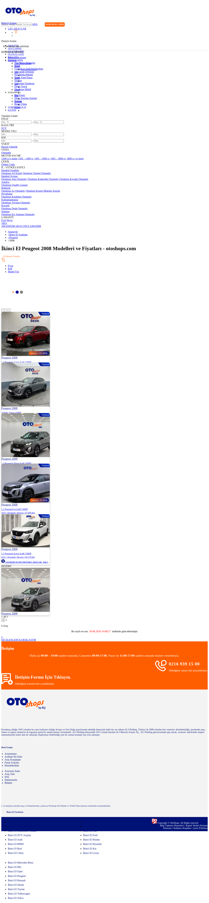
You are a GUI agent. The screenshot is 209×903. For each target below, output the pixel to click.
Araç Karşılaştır (13, 759)
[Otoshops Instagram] (185, 24)
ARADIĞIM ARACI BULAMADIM (21, 226)
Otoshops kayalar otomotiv (73, 179)
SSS (7, 777)
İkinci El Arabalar (17, 57)
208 (16, 72)
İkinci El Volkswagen (19, 893)
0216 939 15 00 (184, 663)
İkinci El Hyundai (92, 844)
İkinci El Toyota (16, 889)
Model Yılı (13, 271)
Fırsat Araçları (12, 762)
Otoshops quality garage (14, 185)
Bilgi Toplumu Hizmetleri (172, 825)
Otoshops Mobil (22, 89)
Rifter (17, 107)
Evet (3, 220)
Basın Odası (20, 104)
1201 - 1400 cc (26, 158)
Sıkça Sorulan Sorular (25, 98)
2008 (17, 66)
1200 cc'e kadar (9, 158)
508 (16, 95)
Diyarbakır (6, 193)
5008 (17, 89)
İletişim (8, 782)
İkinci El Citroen (91, 821)
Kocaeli (5, 205)
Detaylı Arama (8, 23)
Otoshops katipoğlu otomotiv (43, 179)
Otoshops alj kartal (11, 173)
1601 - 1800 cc (58, 158)
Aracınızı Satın (12, 771)
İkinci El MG (15, 867)
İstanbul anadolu (10, 170)
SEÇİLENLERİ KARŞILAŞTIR (18, 639)
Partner (18, 101)
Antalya (5, 182)
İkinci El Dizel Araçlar (19, 821)
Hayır (10, 220)
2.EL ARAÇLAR (17, 28)
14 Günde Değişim (24, 71)
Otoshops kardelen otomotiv (16, 196)
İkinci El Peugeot (17, 876)
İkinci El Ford (90, 835)
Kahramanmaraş (9, 199)
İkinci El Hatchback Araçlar (22, 830)
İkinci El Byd (15, 848)
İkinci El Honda (91, 839)
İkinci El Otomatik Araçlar (21, 826)
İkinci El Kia (89, 848)
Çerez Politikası (200, 828)
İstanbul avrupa (9, 176)
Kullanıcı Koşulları (183, 828)
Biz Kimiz (19, 95)
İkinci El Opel (15, 871)
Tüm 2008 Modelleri (29, 70)
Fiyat (10, 265)
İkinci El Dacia (91, 826)
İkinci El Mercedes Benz (20, 862)
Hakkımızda (11, 779)
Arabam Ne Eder (13, 756)
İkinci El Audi (15, 839)
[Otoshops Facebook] (191, 24)
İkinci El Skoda (16, 884)
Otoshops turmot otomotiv (37, 173)
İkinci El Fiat (89, 830)
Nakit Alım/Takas (23, 77)
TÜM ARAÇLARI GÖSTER (16, 46)
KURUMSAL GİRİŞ (55, 24)
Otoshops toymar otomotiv (15, 202)
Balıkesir (5, 188)
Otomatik (6, 152)
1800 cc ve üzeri (75, 158)
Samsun (5, 211)
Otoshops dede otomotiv (14, 208)
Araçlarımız (11, 753)
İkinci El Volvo (16, 898)
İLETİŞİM (12, 110)
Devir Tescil (20, 86)
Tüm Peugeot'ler (22, 63)
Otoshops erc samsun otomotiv (18, 214)
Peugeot (12, 60)
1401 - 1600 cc (42, 158)
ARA (35, 24)
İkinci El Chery (16, 853)
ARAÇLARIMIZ (15, 48)
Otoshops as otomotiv (13, 190)
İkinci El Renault (16, 880)
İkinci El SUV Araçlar (19, 835)
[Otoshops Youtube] (205, 24)
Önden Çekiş (8, 164)
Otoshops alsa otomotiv (14, 179)
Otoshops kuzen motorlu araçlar (43, 190)
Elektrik (13, 146)
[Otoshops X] (198, 24)
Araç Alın (10, 774)
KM (10, 268)
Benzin (5, 146)
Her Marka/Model (23, 74)
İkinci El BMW (16, 844)
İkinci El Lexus (91, 853)
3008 (17, 78)
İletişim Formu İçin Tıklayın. (43, 677)
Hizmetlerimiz (12, 765)
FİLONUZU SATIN (16, 54)
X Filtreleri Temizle (11, 256)
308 (16, 84)
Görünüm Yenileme (24, 83)
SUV (4, 128)
